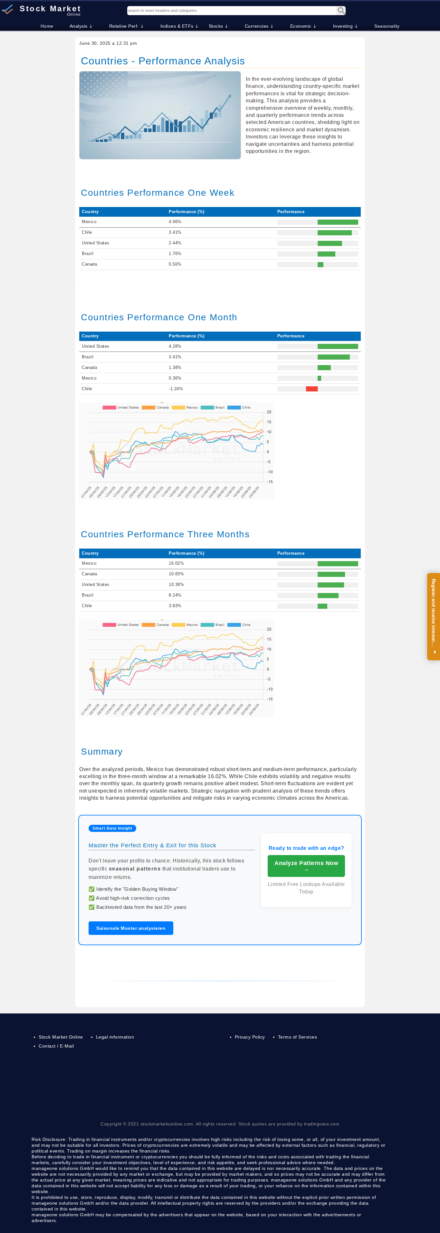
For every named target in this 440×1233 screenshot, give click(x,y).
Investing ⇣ (346, 26)
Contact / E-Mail (56, 1046)
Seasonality (387, 26)
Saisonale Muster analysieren (131, 928)
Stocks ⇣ (219, 26)
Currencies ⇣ (259, 26)
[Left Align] (341, 10)
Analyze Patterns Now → (306, 866)
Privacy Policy (250, 1037)
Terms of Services (297, 1037)
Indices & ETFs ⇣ (179, 26)
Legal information (115, 1037)
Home (47, 26)
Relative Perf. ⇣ (126, 26)
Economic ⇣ (303, 26)
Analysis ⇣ (81, 26)
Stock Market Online (61, 1037)
